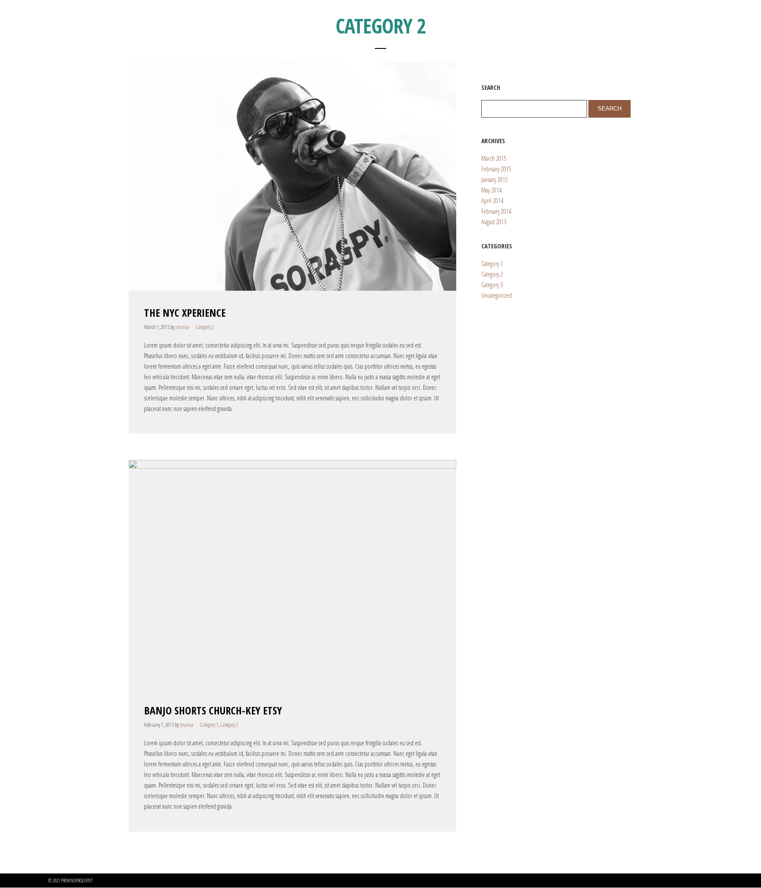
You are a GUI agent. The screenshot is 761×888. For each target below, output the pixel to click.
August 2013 (493, 222)
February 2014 (496, 211)
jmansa (182, 327)
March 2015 (493, 158)
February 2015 (496, 169)
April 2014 (492, 200)
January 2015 (494, 179)
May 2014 (491, 190)
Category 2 (205, 327)
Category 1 (209, 725)
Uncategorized (496, 295)
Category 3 (492, 285)
